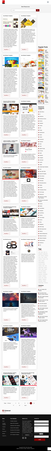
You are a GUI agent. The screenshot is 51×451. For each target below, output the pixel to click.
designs (43, 260)
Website (41, 231)
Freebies (3, 426)
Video (41, 222)
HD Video (41, 150)
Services (22, 448)
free (45, 265)
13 (24, 403)
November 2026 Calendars (15, 430)
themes (39, 277)
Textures (41, 215)
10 (18, 403)
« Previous (9, 403)
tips (42, 277)
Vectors (41, 219)
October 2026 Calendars (14, 427)
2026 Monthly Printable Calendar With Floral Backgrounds (43, 313)
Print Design (42, 192)
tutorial (45, 277)
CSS (40, 127)
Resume (41, 203)
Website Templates (43, 238)
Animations (41, 116)
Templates (41, 210)
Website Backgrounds (43, 233)
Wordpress (46, 282)
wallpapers (44, 279)
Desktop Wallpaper (41, 262)
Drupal (41, 134)
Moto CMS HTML (43, 171)
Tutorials (28, 448)
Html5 (41, 153)
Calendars (41, 123)
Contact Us (4, 435)
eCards (41, 137)
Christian (45, 257)
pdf (39, 270)
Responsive (42, 194)
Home (3, 421)
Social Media (42, 208)
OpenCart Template (43, 173)
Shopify (41, 206)
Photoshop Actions (43, 182)
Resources (4, 431)
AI (46, 252)
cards (42, 257)
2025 (42, 252)
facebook (39, 265)
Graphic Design (42, 148)
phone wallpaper (43, 270)
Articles (3, 433)
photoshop (40, 272)
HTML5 (39, 269)
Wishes (3, 429)
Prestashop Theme (43, 189)
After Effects (42, 111)
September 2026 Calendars (15, 425)
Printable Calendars (13, 421)
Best (39, 255)
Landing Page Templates (44, 166)
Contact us (27, 434)
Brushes (41, 121)
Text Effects (42, 212)
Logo (40, 169)
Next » (26, 405)
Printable (44, 272)
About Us (18, 448)
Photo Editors (42, 176)
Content (41, 125)
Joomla (41, 162)
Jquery (41, 164)
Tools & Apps (42, 217)
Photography (42, 178)
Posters (41, 187)
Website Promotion (43, 235)
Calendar (42, 255)
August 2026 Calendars (14, 423)
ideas (42, 269)
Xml (40, 245)
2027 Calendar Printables (14, 434)
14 (27, 403)
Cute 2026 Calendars (43, 303)
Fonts (41, 146)
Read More (6, 49)
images (45, 269)
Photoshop (41, 180)
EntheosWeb (30, 447)
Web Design (42, 226)
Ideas (25, 448)
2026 (44, 252)
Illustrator (41, 155)
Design (41, 130)
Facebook (41, 141)
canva (39, 257)
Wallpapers (41, 224)
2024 (39, 252)
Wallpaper (40, 279)
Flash (40, 143)
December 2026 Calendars (15, 432)
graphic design (40, 267)
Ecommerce (42, 139)
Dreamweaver (42, 132)
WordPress (42, 242)
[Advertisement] (43, 29)
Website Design (40, 282)
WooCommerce (42, 240)
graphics (45, 267)
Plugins (41, 185)
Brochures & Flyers (43, 118)
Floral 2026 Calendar (43, 305)
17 (13, 405)
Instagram (41, 157)
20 (19, 405)
